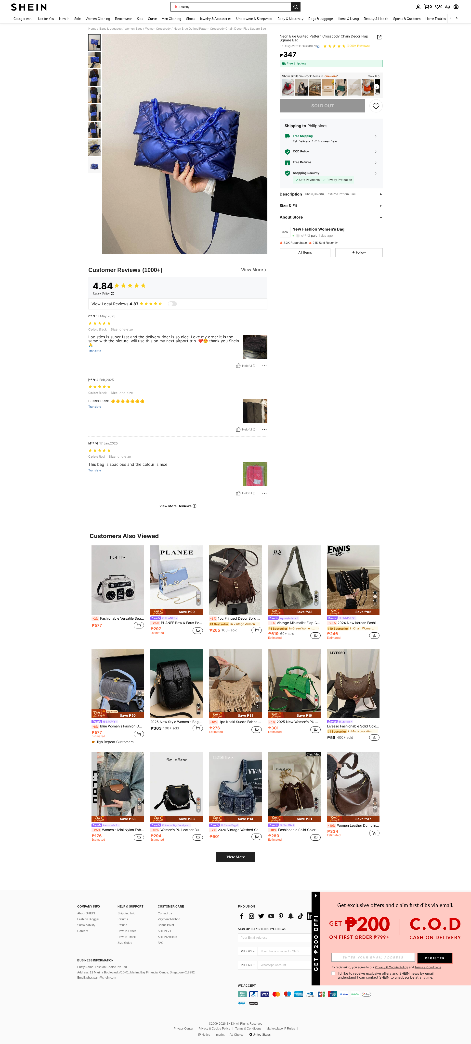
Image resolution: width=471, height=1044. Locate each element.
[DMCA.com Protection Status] (253, 1003)
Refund (122, 925)
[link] (428, 7)
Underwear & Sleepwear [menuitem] (254, 19)
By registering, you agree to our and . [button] (386, 967)
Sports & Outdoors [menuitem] (406, 19)
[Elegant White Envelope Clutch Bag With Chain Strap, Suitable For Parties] (354, 87)
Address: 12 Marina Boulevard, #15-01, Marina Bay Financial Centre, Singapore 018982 (136, 972)
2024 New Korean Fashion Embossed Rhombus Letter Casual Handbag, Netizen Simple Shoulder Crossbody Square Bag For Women (353, 623)
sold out (322, 106)
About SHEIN (86, 913)
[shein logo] (29, 7)
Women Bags (133, 28)
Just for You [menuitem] (46, 19)
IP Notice (204, 1034)
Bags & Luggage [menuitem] (320, 19)
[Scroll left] (451, 18)
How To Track (127, 937)
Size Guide (125, 943)
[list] (277, 916)
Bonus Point (166, 925)
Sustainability (86, 925)
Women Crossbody (158, 28)
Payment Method (169, 919)
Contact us (165, 913)
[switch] (172, 303)
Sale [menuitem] (77, 19)
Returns (123, 919)
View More (235, 857)
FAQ (160, 943)
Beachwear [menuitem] (123, 19)
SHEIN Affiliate (167, 937)
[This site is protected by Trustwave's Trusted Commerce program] (241, 1003)
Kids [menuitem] (140, 19)
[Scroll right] (456, 18)
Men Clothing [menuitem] (171, 19)
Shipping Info (126, 913)
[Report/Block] (264, 366)
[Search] (296, 7)
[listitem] (288, 87)
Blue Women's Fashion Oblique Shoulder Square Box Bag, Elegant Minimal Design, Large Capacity (118, 726)
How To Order (127, 931)
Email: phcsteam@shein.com (96, 977)
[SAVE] (376, 105)
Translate (94, 351)
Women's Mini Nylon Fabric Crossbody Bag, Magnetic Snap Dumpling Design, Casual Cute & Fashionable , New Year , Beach (118, 830)
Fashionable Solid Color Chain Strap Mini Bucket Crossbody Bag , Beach (295, 830)
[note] (176, 612)
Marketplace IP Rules (280, 1028)
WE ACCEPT (247, 985)
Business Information (95, 960)
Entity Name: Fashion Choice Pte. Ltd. (102, 967)
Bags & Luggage (110, 28)
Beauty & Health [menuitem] (376, 19)
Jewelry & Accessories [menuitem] (215, 19)
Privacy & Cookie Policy (214, 1028)
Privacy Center (183, 1028)
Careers (82, 931)
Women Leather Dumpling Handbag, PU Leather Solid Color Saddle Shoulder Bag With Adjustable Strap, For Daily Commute (353, 825)
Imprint (219, 1034)
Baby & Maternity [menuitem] (290, 19)
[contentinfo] (318, 994)
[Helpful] (238, 366)
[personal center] (418, 7)
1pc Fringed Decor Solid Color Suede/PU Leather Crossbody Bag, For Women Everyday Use (236, 618)
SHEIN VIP (165, 931)
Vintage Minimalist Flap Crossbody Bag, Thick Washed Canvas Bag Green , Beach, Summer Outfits (295, 623)
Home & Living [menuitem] (348, 19)
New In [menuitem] (64, 19)
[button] (448, 7)
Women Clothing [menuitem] (98, 19)
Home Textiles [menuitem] (435, 19)
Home (92, 28)
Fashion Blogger (88, 919)
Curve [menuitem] (152, 19)
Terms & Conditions (248, 1028)
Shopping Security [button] (306, 173)
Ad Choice (237, 1034)
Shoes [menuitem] (190, 19)
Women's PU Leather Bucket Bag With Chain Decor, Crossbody (177, 830)
